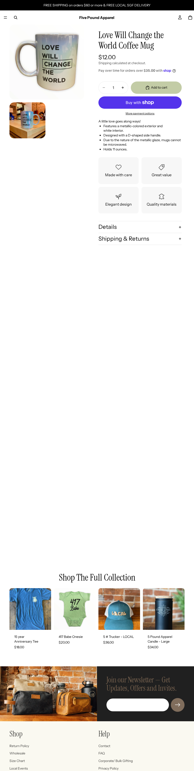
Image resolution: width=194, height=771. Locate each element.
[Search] (15, 17)
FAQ (101, 753)
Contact (104, 746)
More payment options (140, 113)
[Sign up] (178, 705)
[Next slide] (179, 609)
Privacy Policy (108, 768)
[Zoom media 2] (27, 120)
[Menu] (5, 17)
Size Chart (17, 761)
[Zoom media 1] (46, 62)
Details (107, 226)
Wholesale (17, 753)
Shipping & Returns (123, 238)
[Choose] (44, 622)
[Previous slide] (148, 609)
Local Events (18, 768)
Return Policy (19, 746)
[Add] (132, 622)
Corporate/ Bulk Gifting (115, 761)
